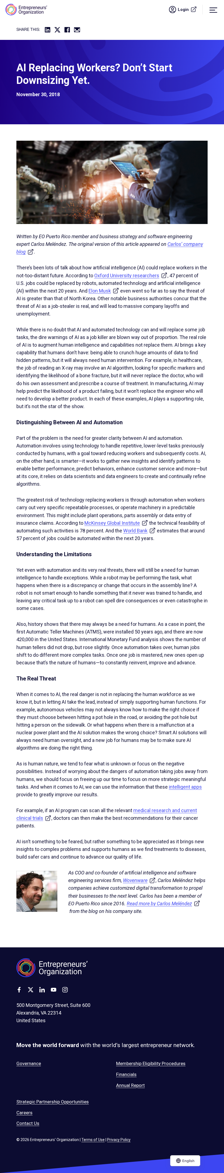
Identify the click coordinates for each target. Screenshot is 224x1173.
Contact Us (27, 1123)
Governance (28, 1063)
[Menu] (213, 9)
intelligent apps (185, 787)
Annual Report (130, 1085)
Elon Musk (104, 291)
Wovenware (139, 880)
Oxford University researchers (130, 275)
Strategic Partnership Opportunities (52, 1101)
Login (190, 9)
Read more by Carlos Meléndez (163, 903)
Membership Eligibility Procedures (150, 1063)
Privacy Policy (119, 1139)
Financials (126, 1074)
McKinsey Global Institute (116, 523)
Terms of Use (93, 1139)
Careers (24, 1112)
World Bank (139, 531)
